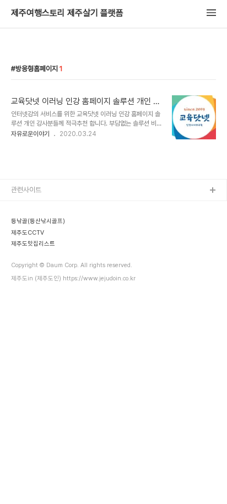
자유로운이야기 (30, 134)
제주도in (23, 208)
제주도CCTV (30, 261)
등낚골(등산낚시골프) (41, 226)
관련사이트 (26, 190)
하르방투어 (27, 244)
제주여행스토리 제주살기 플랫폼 (67, 13)
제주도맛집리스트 (36, 279)
